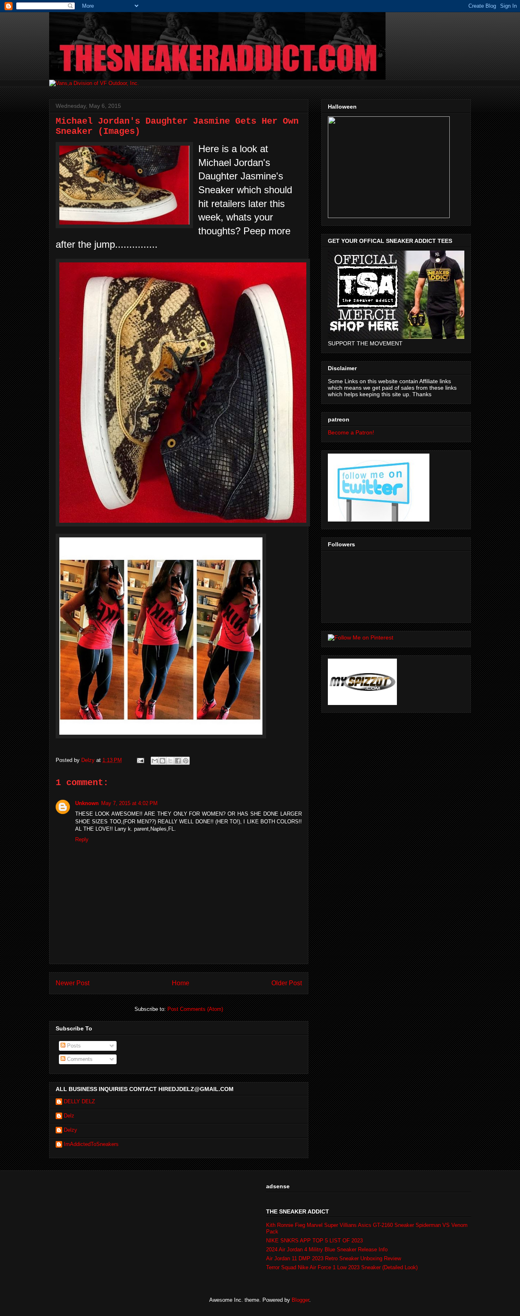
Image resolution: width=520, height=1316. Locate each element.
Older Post (286, 983)
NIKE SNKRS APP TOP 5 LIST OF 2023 (314, 1240)
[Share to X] (170, 761)
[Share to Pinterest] (186, 761)
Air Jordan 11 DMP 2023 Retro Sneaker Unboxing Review (333, 1258)
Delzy (70, 1130)
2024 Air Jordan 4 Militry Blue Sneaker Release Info (327, 1249)
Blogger (300, 1300)
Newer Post (72, 983)
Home (180, 983)
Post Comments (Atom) (195, 1009)
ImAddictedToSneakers (91, 1144)
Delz (69, 1116)
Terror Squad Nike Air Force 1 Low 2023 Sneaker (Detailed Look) (342, 1267)
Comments (79, 1059)
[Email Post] (140, 760)
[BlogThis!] (162, 761)
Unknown (87, 803)
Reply (82, 839)
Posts (73, 1046)
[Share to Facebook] (178, 761)
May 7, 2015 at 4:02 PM (129, 803)
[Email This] (155, 761)
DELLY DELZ (79, 1101)
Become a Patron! (351, 432)
